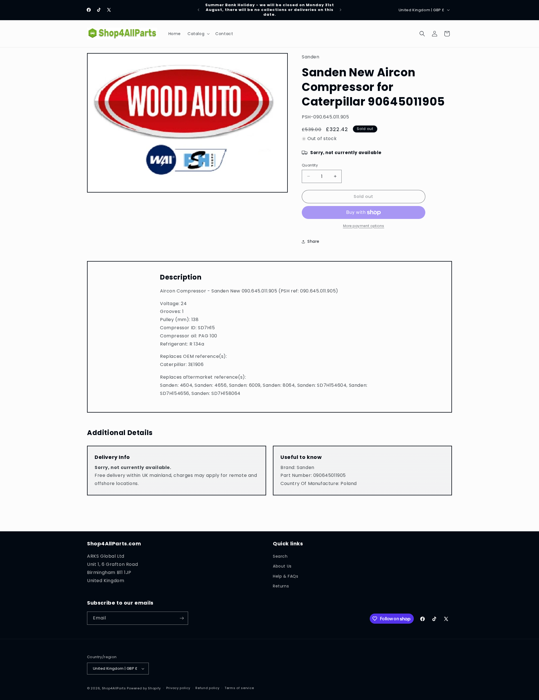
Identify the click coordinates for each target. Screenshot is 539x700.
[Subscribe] (181, 618)
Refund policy (207, 688)
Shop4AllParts (114, 688)
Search (280, 556)
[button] (198, 34)
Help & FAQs (285, 576)
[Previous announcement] (198, 9)
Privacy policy (178, 688)
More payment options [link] (363, 225)
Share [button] (313, 241)
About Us (282, 566)
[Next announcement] (340, 9)
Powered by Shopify (144, 688)
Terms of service (239, 688)
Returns (281, 586)
